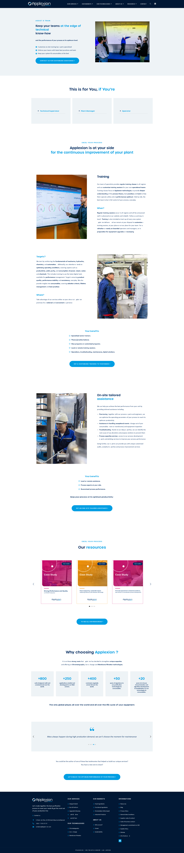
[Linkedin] (120, 840)
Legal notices (106, 850)
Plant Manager (88, 111)
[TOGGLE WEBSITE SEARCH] (150, 4)
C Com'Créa (97, 850)
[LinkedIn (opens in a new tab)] (155, 4)
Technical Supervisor (49, 111)
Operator (126, 111)
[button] (50, 111)
